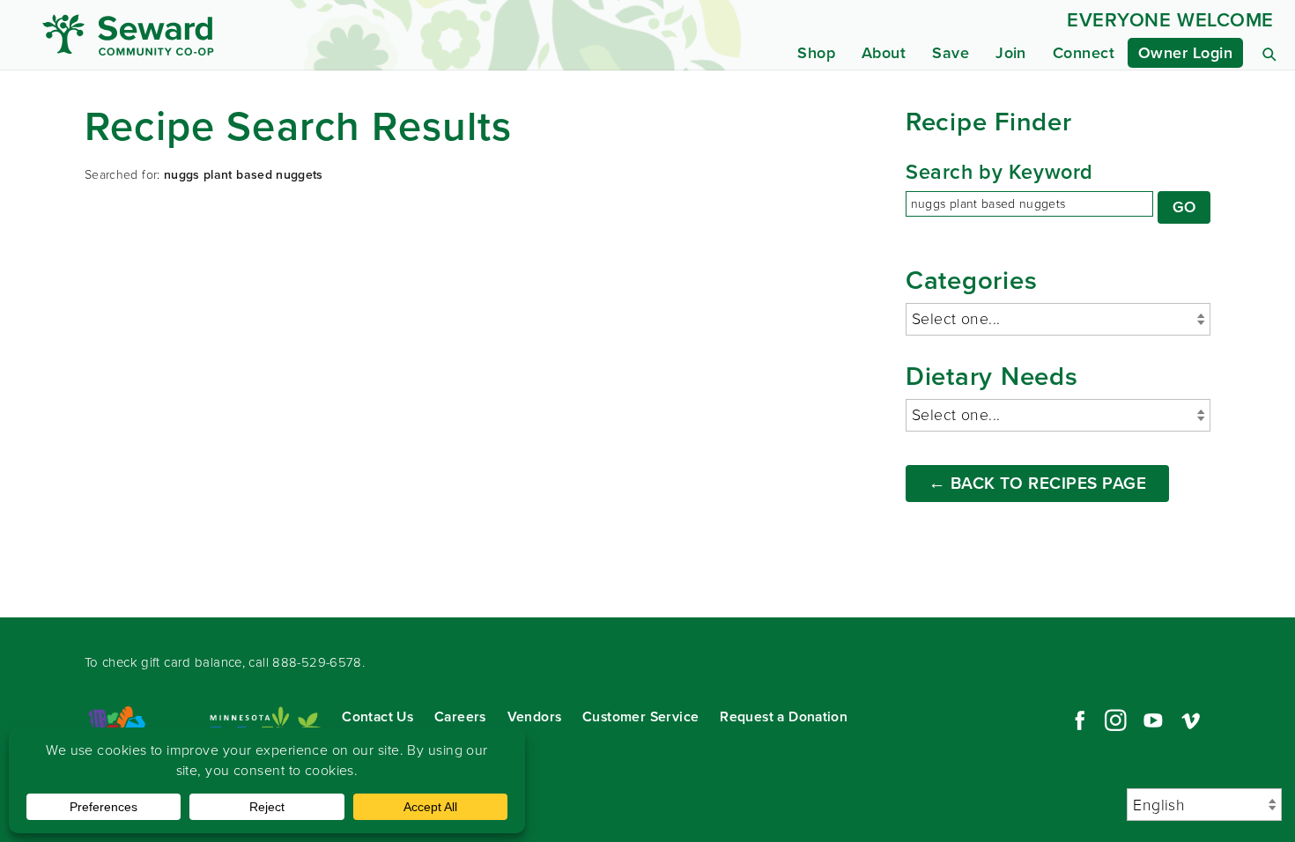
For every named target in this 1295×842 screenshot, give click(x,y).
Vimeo (1191, 720)
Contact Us (377, 716)
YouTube (1153, 720)
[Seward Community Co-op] (204, 34)
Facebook (1077, 720)
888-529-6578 (317, 662)
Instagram (1115, 720)
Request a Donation (783, 716)
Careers (460, 716)
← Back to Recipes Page (1038, 483)
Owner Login (1185, 52)
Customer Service (640, 716)
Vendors (534, 716)
